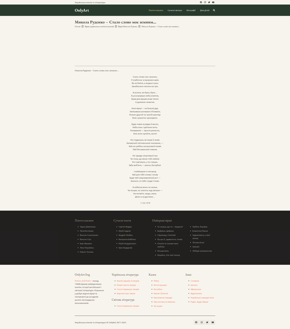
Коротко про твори (126, 293)
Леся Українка (87, 247)
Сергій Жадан (125, 226)
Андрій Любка (126, 235)
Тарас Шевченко (88, 226)
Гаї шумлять (163, 251)
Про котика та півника (164, 302)
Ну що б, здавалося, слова (169, 239)
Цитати (194, 285)
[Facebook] (201, 2)
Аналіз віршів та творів (128, 281)
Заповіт (195, 246)
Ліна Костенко (87, 231)
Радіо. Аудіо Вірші (199, 302)
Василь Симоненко (89, 235)
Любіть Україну (199, 226)
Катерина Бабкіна (127, 239)
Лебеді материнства (202, 251)
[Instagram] (205, 2)
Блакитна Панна (200, 231)
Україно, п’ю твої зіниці (168, 255)
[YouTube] (213, 2)
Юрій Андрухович (127, 243)
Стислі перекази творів (128, 289)
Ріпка (156, 281)
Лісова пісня (198, 242)
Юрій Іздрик (125, 231)
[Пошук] (214, 10)
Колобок (158, 289)
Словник (195, 281)
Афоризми (196, 289)
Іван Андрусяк (125, 247)
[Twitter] (209, 2)
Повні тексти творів (126, 285)
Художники (196, 293)
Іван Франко (86, 243)
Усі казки (158, 306)
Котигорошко (160, 285)
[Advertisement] (145, 45)
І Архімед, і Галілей (166, 235)
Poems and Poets (83, 281)
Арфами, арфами (165, 231)
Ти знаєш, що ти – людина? (170, 226)
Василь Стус (85, 239)
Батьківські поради (163, 297)
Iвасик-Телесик (161, 293)
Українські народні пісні (202, 297)
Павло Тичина (86, 252)
